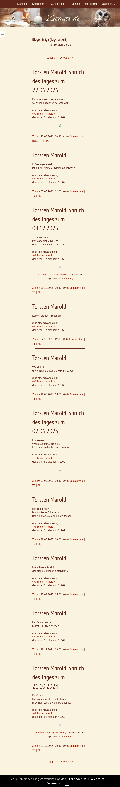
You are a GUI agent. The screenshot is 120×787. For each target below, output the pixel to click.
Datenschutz (108, 3)
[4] (58, 57)
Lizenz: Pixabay (66, 278)
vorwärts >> (66, 57)
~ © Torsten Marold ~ (43, 113)
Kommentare (76, 136)
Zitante (36, 136)
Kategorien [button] (38, 3)
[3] (54, 57)
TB (42, 141)
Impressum (91, 3)
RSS (35, 141)
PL (47, 141)
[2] (51, 57)
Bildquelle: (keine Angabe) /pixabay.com (53, 732)
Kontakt (75, 3)
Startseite (22, 3)
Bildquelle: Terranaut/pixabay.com (53, 274)
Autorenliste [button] (58, 3)
